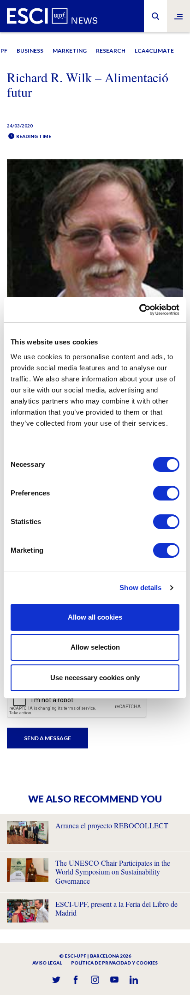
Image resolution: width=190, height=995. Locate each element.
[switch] (166, 493)
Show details (140, 587)
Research (110, 50)
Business (30, 50)
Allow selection (95, 647)
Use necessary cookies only (95, 677)
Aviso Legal (47, 962)
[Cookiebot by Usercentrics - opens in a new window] (139, 310)
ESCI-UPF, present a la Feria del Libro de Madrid (116, 908)
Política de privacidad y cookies (114, 962)
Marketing (70, 50)
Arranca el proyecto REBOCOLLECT (111, 825)
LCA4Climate (154, 50)
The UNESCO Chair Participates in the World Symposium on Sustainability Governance (112, 871)
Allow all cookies (95, 617)
